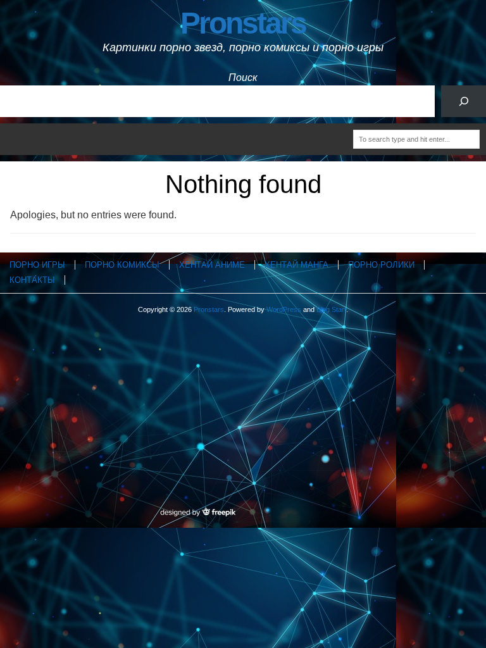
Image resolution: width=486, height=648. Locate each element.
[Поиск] (463, 100)
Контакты (32, 280)
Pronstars (243, 23)
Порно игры (37, 265)
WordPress (283, 309)
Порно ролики (381, 265)
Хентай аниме (212, 265)
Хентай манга (296, 265)
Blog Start (331, 309)
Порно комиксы (122, 265)
